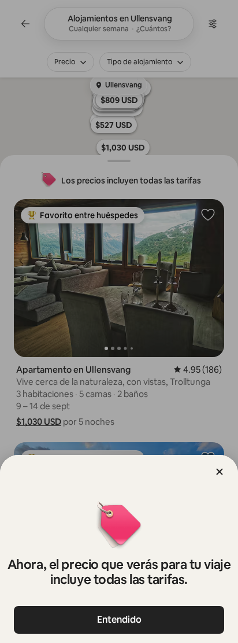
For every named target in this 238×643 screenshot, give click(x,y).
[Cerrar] (219, 471)
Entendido (119, 619)
